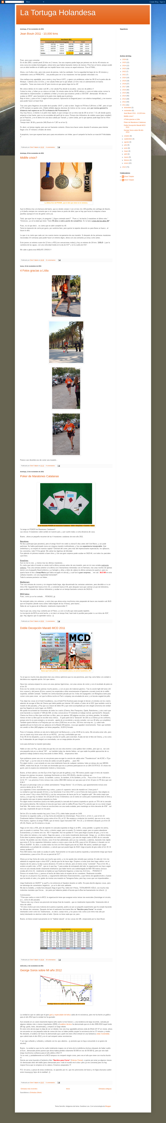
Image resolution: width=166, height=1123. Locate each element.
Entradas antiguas (105, 1089)
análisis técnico (66, 1024)
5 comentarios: (51, 621)
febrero (127, 160)
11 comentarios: (51, 260)
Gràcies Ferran (76, 1060)
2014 (124, 96)
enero (126, 163)
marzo (126, 157)
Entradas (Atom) (36, 1092)
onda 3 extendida (102, 1034)
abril (126, 154)
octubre (127, 136)
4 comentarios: (51, 147)
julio (125, 145)
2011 (124, 105)
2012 (124, 102)
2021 (124, 75)
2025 (124, 62)
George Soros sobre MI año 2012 (41, 970)
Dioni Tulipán (129, 176)
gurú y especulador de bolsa (60, 1015)
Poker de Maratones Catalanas (39, 476)
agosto (126, 142)
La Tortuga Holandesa (58, 12)
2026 (124, 59)
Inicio (68, 1089)
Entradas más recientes (29, 1089)
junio (126, 148)
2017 (124, 87)
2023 (124, 68)
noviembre (128, 110)
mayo (126, 151)
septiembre (128, 139)
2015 (124, 93)
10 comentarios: (51, 959)
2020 (124, 78)
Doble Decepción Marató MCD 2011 (42, 628)
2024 (124, 65)
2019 (124, 81)
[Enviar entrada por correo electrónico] (58, 147)
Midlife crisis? (28, 157)
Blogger (108, 1106)
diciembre (128, 107)
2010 (124, 167)
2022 (124, 71)
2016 (124, 90)
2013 (124, 99)
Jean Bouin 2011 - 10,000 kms (39, 33)
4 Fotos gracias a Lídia (34, 270)
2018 (124, 84)
